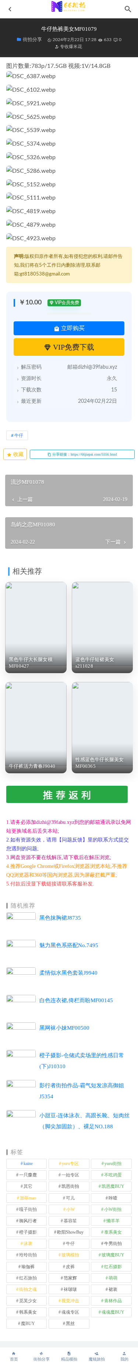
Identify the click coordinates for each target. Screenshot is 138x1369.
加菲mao (28, 1198)
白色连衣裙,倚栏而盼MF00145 (76, 1000)
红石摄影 (113, 1266)
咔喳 (113, 1198)
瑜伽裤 (28, 1266)
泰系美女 (113, 1232)
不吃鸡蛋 (113, 1175)
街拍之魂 (28, 1289)
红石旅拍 (28, 1278)
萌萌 (113, 1278)
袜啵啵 (70, 1289)
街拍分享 (41, 1359)
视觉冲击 (70, 1300)
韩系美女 (28, 1312)
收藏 (18, 454)
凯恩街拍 (70, 1186)
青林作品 (113, 1300)
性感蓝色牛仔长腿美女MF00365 (99, 763)
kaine (28, 1163)
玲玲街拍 (28, 1254)
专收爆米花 (70, 46)
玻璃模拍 (70, 1254)
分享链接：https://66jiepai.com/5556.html (84, 454)
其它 (28, 1186)
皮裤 (70, 1266)
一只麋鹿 (28, 1175)
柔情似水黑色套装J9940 (68, 973)
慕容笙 (70, 1220)
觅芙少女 (28, 1300)
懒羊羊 (113, 1220)
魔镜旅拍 (97, 1359)
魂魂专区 (70, 1312)
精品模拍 (69, 1359)
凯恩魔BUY (113, 1186)
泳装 (28, 1243)
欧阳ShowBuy (70, 1232)
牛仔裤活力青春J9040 (32, 766)
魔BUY (28, 1323)
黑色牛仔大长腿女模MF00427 (31, 663)
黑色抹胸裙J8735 (60, 918)
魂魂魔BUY (113, 1312)
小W (70, 1209)
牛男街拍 (113, 1243)
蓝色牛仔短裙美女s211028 (94, 663)
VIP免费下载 (72, 347)
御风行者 (28, 1220)
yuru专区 (70, 1163)
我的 (124, 1359)
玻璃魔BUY (113, 1254)
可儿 (70, 1198)
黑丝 (70, 1323)
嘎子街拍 (28, 1209)
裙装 (113, 1289)
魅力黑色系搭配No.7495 (68, 945)
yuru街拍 (113, 1163)
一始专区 (70, 1175)
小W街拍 (112, 1209)
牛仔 (18, 435)
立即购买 (72, 328)
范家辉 (70, 1278)
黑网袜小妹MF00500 (64, 1028)
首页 (14, 1359)
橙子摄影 (28, 1232)
